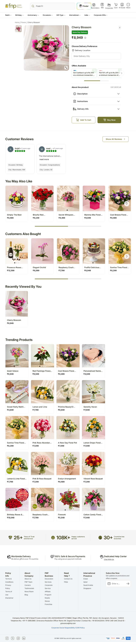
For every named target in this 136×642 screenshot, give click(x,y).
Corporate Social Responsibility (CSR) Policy (68, 628)
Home (18, 22)
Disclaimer (9, 598)
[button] (8, 15)
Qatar (85, 582)
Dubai (85, 579)
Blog (26, 595)
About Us (28, 579)
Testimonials (29, 588)
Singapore (87, 588)
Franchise (48, 604)
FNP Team (28, 582)
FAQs (66, 582)
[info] (85, 37)
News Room (29, 592)
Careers (28, 585)
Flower (24, 22)
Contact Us (68, 579)
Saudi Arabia (88, 585)
